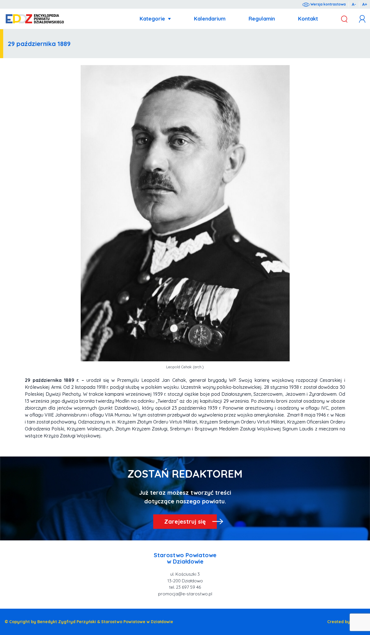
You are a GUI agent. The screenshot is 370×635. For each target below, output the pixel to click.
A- (354, 4)
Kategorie (152, 18)
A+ (364, 4)
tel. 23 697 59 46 (185, 587)
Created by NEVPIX (346, 621)
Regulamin (262, 18)
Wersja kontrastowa (328, 4)
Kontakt (308, 18)
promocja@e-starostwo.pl (185, 594)
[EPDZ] (35, 19)
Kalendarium (209, 18)
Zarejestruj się (185, 521)
